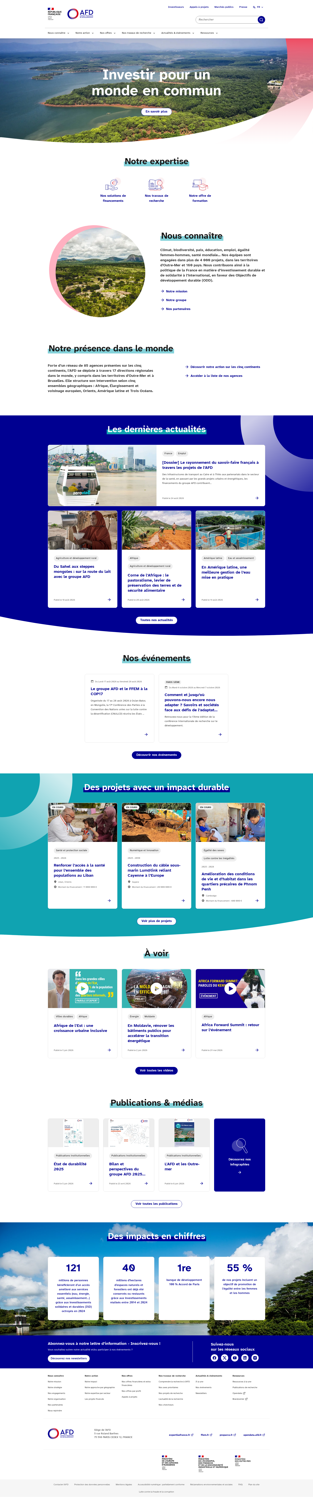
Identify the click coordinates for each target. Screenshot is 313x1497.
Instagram (255, 1357)
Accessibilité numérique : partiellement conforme (161, 1484)
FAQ (240, 1484)
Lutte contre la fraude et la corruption (156, 1492)
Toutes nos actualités (156, 620)
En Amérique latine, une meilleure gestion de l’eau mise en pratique (226, 572)
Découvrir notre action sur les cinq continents (225, 367)
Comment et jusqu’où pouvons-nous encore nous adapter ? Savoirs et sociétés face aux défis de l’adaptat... (192, 702)
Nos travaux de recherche (136, 33)
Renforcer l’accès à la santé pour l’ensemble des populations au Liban (79, 870)
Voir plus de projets (156, 921)
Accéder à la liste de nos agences (216, 376)
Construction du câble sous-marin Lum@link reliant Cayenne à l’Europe (154, 870)
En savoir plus (156, 111)
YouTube (234, 1357)
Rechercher (261, 19)
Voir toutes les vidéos (156, 1070)
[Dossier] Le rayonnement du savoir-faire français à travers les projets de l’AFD (210, 465)
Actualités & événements (175, 33)
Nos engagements (56, 1393)
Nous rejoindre (55, 1410)
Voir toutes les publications (156, 1204)
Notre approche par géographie (100, 1387)
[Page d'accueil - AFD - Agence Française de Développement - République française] (69, 1433)
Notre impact (91, 1382)
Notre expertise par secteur (97, 1393)
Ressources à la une (242, 1382)
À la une (199, 1382)
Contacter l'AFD (61, 1484)
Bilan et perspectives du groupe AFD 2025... (127, 1169)
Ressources (207, 33)
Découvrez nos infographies (240, 1162)
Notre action (83, 33)
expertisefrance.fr (179, 1435)
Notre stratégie (55, 1387)
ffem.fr (205, 1435)
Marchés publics (223, 7)
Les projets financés (94, 1399)
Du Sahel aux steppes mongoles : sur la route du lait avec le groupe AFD (82, 572)
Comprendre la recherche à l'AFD (174, 1382)
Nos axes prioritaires (168, 1387)
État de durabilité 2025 (70, 1166)
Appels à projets (199, 7)
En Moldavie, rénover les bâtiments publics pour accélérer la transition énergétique (151, 1033)
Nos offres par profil (131, 1391)
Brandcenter (238, 1399)
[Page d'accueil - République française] (88, 14)
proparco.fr (226, 1435)
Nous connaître (56, 33)
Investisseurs (176, 7)
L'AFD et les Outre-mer (182, 1166)
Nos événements (204, 1387)
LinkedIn (245, 1357)
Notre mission (176, 291)
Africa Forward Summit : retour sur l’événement (230, 1027)
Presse (243, 7)
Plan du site (253, 1484)
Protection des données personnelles (92, 1484)
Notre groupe (176, 300)
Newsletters (201, 1393)
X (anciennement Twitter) (224, 1357)
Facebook (214, 1357)
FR (258, 7)
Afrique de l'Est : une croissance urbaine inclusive (80, 1028)
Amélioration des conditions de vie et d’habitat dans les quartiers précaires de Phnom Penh (229, 882)
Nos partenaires (178, 309)
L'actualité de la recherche (171, 1399)
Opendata (237, 1393)
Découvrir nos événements (156, 755)
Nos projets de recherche (171, 1393)
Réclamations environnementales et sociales (211, 1484)
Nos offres (106, 33)
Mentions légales (124, 1484)
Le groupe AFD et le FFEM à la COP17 (119, 691)
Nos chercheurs (166, 1405)
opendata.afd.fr (252, 1435)
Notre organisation (57, 1399)
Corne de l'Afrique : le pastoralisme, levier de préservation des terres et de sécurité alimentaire (154, 583)
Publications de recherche (245, 1387)
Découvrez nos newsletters (69, 1358)
